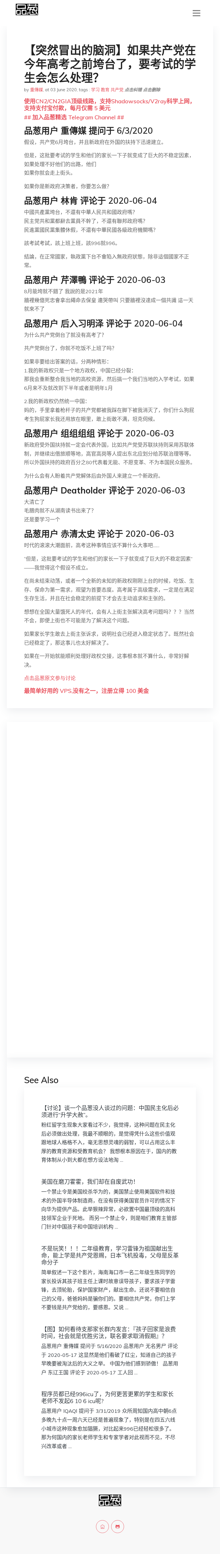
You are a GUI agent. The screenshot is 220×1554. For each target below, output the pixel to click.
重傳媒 (36, 89)
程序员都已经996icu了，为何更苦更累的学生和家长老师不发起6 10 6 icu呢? (107, 1397)
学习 (95, 89)
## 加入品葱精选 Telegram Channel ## (74, 117)
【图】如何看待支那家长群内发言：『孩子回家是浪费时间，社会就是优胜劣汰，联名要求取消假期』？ (108, 1333)
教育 (105, 89)
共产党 (117, 89)
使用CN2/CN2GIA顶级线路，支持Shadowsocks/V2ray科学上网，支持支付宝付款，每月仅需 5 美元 (109, 105)
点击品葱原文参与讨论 (50, 678)
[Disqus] (110, 817)
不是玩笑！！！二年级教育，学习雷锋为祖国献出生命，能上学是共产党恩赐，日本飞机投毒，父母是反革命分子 (110, 1255)
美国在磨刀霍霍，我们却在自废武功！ (90, 1181)
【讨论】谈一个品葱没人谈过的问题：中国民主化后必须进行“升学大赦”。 (110, 1111)
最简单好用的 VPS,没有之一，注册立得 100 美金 (86, 690)
